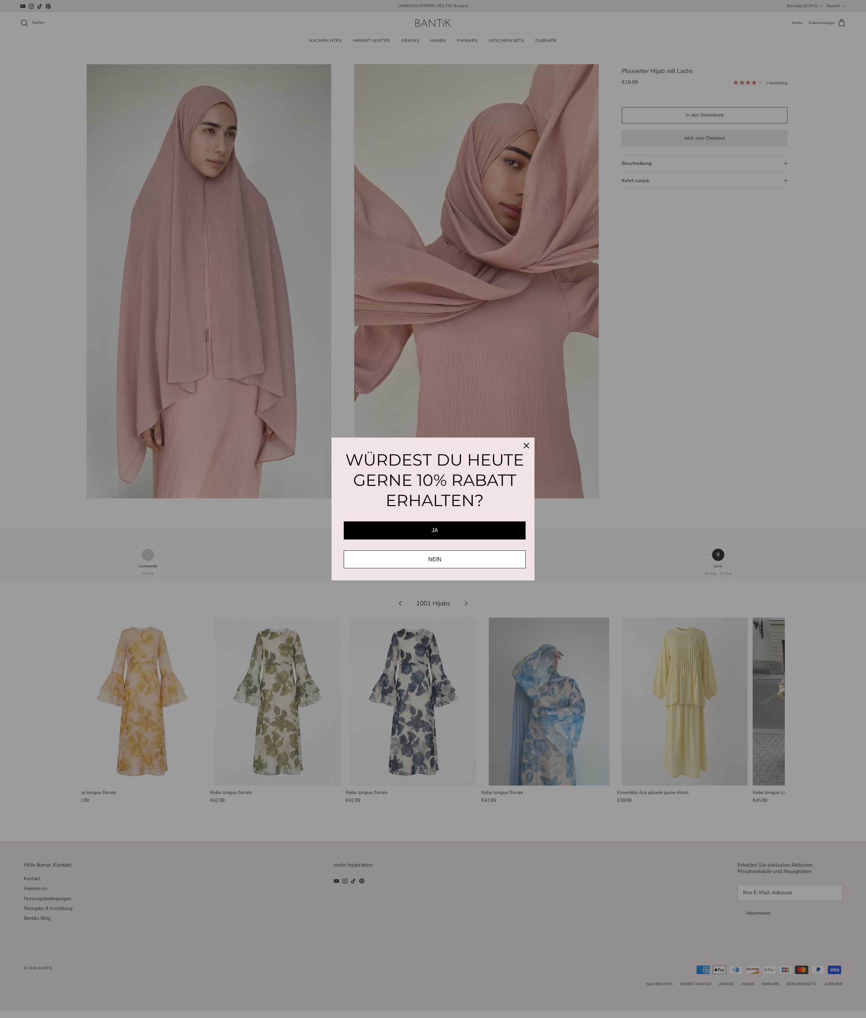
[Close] (526, 446)
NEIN (434, 559)
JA (435, 530)
